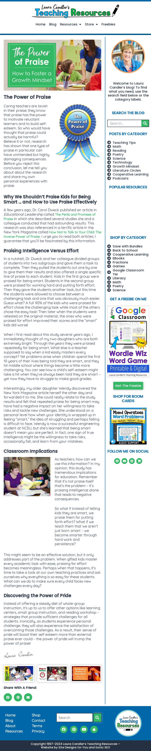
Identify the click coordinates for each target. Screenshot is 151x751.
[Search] (145, 123)
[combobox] (74, 717)
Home (40, 24)
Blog (52, 24)
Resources (68, 24)
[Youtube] (124, 461)
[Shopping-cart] (139, 461)
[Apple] (94, 729)
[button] (8, 697)
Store (89, 24)
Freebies (108, 24)
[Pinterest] (132, 461)
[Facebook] (117, 461)
